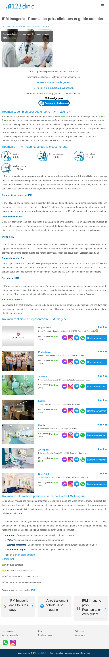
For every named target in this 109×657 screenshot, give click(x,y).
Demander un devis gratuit (55, 82)
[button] (102, 6)
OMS (33, 590)
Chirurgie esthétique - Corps (21, 26)
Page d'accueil (6, 26)
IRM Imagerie (36, 26)
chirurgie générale (26, 555)
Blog (40, 631)
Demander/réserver (96, 338)
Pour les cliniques (45, 635)
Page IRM (9, 559)
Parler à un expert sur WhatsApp (55, 88)
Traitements (79, 631)
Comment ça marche (10, 635)
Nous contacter (8, 631)
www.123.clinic (42, 653)
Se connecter (80, 635)
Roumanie (46, 26)
